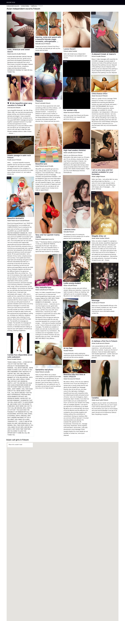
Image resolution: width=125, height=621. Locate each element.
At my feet (68, 348)
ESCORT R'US (11, 2)
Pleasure (39, 101)
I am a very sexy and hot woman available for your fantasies (102, 172)
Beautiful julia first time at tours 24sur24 (74, 375)
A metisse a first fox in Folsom (104, 341)
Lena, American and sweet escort (18, 50)
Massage (95, 300)
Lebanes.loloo (69, 229)
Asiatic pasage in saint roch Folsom (19, 156)
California (34, 6)
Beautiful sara (41, 164)
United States (25, 6)
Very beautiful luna (43, 287)
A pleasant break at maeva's (104, 54)
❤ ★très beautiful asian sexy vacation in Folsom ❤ (19, 104)
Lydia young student (72, 283)
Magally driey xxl (99, 236)
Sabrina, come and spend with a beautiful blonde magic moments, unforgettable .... (48, 39)
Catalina (95, 398)
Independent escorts (13, 6)
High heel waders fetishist (75, 150)
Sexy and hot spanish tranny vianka (47, 236)
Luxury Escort (69, 49)
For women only (70, 110)
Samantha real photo (44, 370)
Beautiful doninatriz (15, 218)
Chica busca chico (99, 93)
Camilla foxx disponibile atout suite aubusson (19, 356)
